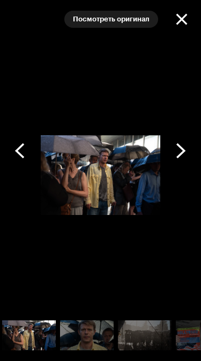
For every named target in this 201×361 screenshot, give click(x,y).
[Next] (180, 150)
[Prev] (20, 150)
